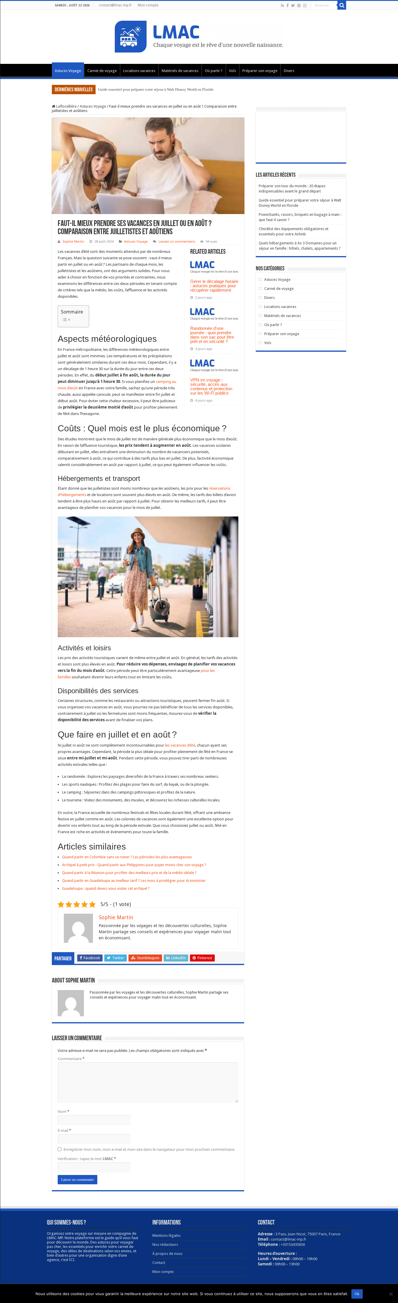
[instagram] (304, 5)
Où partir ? (214, 71)
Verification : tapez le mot (87, 1158)
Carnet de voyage (102, 71)
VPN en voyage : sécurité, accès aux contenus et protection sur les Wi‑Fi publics (211, 386)
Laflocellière (66, 106)
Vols (232, 71)
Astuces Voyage (68, 71)
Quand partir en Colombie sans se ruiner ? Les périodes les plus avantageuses (127, 857)
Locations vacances (139, 71)
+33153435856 (293, 1244)
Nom (63, 1111)
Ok (357, 1294)
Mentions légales (166, 1235)
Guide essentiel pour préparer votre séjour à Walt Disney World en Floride (156, 89)
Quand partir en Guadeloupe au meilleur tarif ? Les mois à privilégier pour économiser (134, 880)
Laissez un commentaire (177, 241)
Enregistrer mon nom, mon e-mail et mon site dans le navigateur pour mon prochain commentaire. (149, 1149)
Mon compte (148, 5)
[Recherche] (341, 5)
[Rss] (282, 5)
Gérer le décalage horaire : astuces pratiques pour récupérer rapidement (214, 286)
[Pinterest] (299, 5)
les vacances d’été (180, 745)
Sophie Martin (73, 241)
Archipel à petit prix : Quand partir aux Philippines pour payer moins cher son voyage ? (134, 865)
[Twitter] (292, 5)
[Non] (391, 1294)
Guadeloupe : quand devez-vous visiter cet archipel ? (106, 888)
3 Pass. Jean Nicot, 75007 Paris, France (307, 1234)
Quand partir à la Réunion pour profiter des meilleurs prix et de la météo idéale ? (129, 873)
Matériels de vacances (180, 71)
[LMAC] (199, 36)
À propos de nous (167, 1253)
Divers (289, 71)
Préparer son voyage (259, 71)
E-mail (64, 1130)
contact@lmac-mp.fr (115, 5)
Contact (158, 1262)
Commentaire (71, 1058)
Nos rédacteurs (165, 1244)
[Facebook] (287, 5)
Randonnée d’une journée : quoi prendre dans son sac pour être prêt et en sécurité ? (212, 335)
